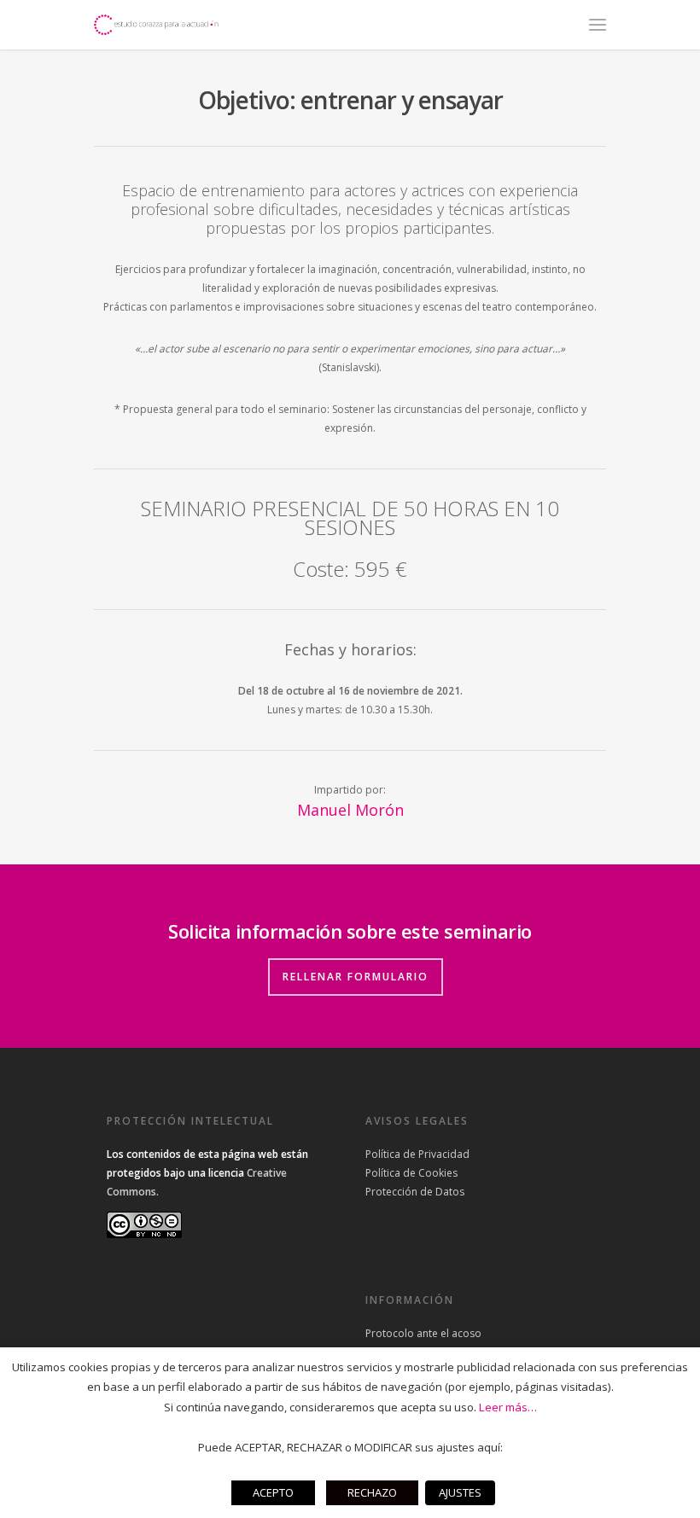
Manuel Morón (350, 810)
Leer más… (508, 1407)
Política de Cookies (411, 1173)
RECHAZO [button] (372, 1492)
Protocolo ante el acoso (423, 1333)
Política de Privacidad (417, 1154)
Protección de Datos (414, 1191)
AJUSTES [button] (460, 1492)
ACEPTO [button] (273, 1492)
